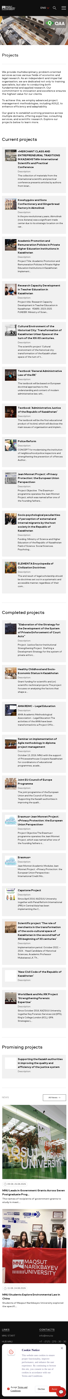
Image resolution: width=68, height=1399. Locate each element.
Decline (41, 1389)
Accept (55, 1389)
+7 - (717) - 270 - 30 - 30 (52, 1341)
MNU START (8, 1335)
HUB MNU (7, 1341)
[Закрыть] (62, 1348)
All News (53, 1098)
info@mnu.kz (46, 1335)
